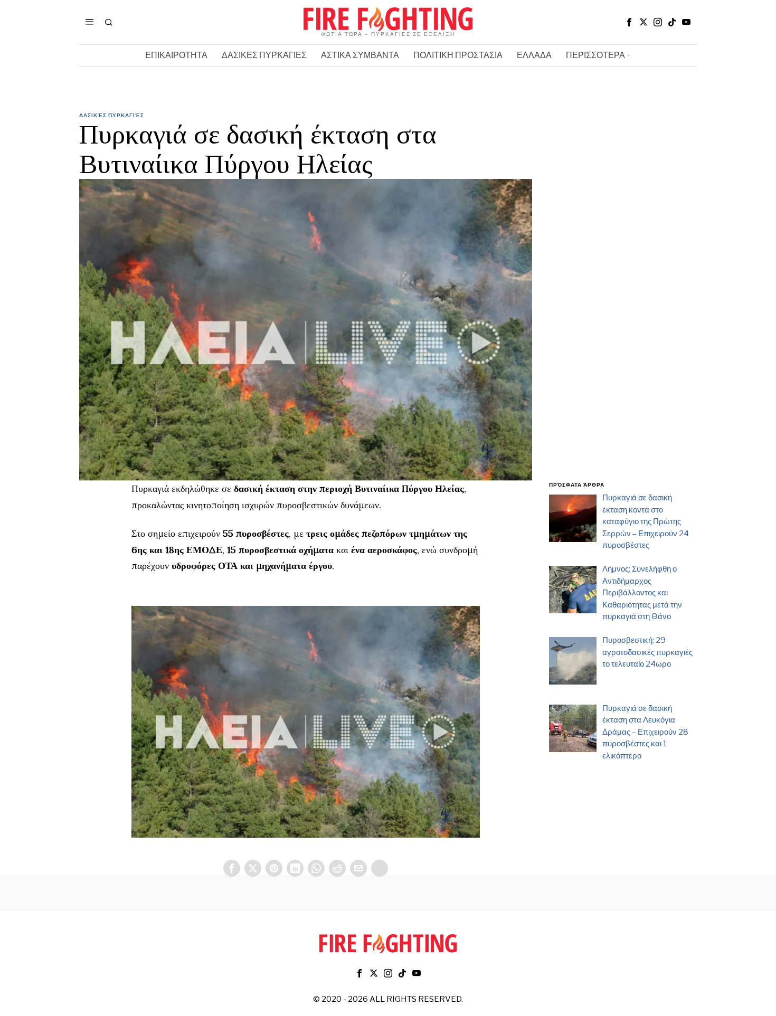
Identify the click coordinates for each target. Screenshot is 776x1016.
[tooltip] (629, 22)
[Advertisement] (623, 302)
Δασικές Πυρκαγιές (111, 115)
